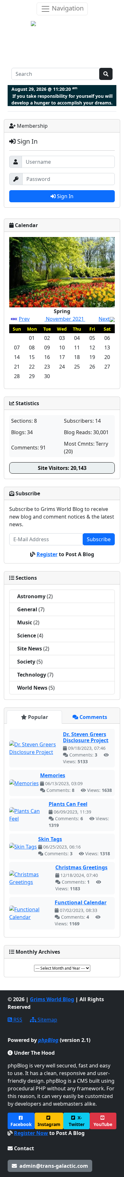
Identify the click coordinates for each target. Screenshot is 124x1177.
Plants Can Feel (68, 803)
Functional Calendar (81, 902)
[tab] (34, 717)
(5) (30, 661)
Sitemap (46, 1019)
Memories (52, 775)
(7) (31, 609)
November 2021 (65, 318)
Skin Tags (50, 839)
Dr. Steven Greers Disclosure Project (85, 737)
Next (104, 318)
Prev (24, 318)
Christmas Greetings (81, 867)
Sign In (64, 196)
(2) (35, 596)
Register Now (31, 1133)
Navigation (67, 8)
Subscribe (99, 539)
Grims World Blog (52, 999)
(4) (30, 635)
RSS (17, 1019)
